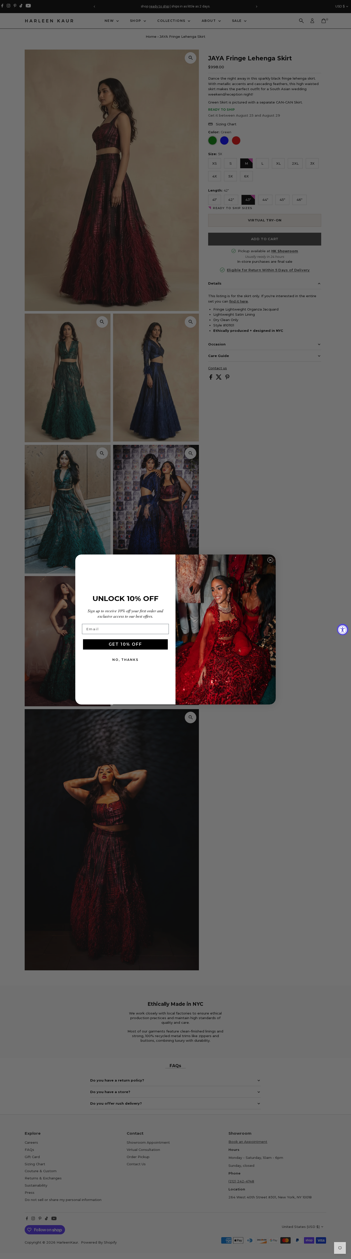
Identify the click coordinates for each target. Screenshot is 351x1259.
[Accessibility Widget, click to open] (342, 629)
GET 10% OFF (125, 644)
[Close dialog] (270, 560)
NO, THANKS (125, 660)
